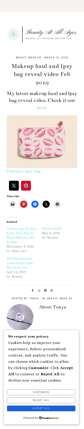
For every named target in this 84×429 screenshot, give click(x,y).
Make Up (34, 57)
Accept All (41, 408)
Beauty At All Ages (42, 33)
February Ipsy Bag (24, 171)
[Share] (31, 290)
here (42, 107)
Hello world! (52, 228)
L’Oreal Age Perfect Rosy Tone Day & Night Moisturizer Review (22, 235)
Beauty (21, 57)
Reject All (41, 400)
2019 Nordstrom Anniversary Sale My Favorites (20, 263)
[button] (42, 6)
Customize (41, 392)
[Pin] (44, 290)
